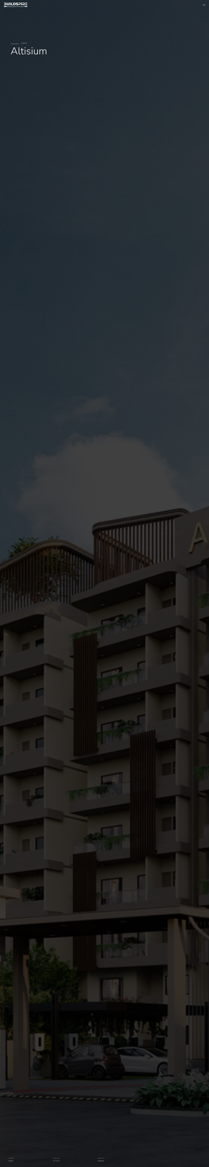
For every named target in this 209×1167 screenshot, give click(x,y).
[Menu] (204, 5)
